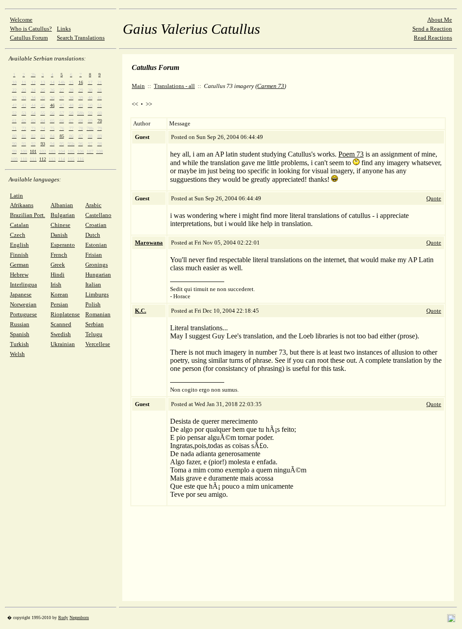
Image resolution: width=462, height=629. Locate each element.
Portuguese (23, 314)
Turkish (19, 344)
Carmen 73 (270, 86)
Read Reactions (433, 37)
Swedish (61, 334)
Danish (59, 234)
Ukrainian (63, 344)
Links (64, 28)
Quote (433, 198)
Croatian (95, 225)
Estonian (96, 244)
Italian (93, 284)
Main (138, 86)
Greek (58, 264)
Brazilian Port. (27, 215)
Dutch (92, 234)
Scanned (61, 324)
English (19, 244)
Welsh (17, 354)
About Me (439, 19)
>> (149, 104)
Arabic (93, 205)
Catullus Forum (29, 37)
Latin (16, 195)
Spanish (19, 334)
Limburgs (97, 294)
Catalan (19, 225)
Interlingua (23, 284)
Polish (93, 304)
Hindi (58, 274)
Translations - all (174, 86)
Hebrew (19, 274)
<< (135, 104)
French (59, 254)
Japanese (21, 294)
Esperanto (63, 244)
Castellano (98, 215)
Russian (19, 324)
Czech (17, 234)
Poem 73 (351, 154)
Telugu (93, 334)
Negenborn (79, 617)
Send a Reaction (432, 28)
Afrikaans (21, 205)
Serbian (94, 324)
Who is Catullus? (31, 28)
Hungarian (98, 274)
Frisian (93, 254)
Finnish (19, 254)
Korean (59, 294)
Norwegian (23, 304)
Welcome (21, 19)
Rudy (63, 617)
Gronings (96, 264)
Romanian (98, 314)
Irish (56, 284)
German (19, 264)
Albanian (62, 205)
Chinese (60, 225)
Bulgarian (63, 215)
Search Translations (81, 37)
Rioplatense (65, 314)
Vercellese (97, 344)
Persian (59, 304)
